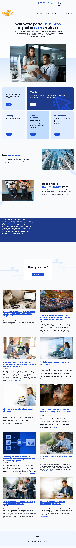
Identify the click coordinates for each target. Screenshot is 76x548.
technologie (10, 224)
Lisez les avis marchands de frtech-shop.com (18, 410)
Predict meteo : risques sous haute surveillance (54, 363)
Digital (47, 13)
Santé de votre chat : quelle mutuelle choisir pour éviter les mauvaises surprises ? (19, 314)
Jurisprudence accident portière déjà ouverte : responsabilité (19, 503)
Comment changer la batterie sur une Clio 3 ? (56, 457)
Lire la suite (42, 333)
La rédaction (41, 541)
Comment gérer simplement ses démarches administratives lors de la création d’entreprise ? (19, 364)
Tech (60, 13)
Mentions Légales (32, 541)
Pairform (27, 241)
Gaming (54, 13)
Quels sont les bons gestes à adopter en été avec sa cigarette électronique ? (55, 411)
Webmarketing (68, 13)
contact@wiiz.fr (51, 3)
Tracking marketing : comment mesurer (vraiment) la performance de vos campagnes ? (19, 458)
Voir (33, 104)
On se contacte (38, 274)
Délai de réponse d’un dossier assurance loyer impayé (52, 503)
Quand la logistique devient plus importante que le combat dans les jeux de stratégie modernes (55, 317)
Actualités (39, 13)
